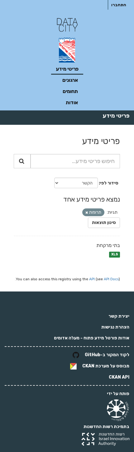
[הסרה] (86, 213)
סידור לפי (109, 183)
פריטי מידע (67, 69)
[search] (22, 161)
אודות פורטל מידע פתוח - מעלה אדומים (91, 338)
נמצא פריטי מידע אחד (91, 199)
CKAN (88, 366)
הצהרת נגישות (115, 327)
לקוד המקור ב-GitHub (107, 355)
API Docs (111, 279)
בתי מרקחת (108, 245)
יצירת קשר (118, 316)
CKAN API (119, 377)
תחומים (70, 91)
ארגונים (70, 80)
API (92, 279)
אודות (72, 102)
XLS (114, 254)
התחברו (118, 4)
